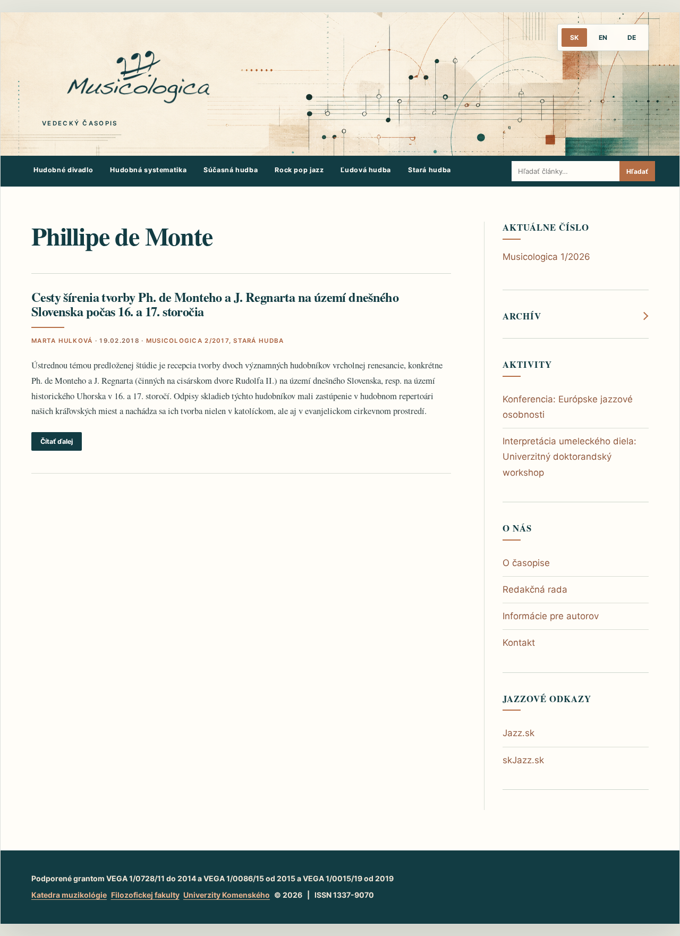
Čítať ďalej (56, 441)
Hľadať (637, 171)
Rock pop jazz (299, 170)
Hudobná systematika (148, 170)
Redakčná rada (535, 589)
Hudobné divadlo (63, 170)
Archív (522, 316)
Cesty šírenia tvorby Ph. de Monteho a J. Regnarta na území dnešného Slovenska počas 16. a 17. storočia (214, 304)
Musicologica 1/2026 (546, 256)
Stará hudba (429, 170)
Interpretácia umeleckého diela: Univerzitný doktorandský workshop (569, 456)
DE (631, 37)
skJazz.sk (523, 760)
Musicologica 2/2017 (187, 340)
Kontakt (519, 642)
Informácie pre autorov (551, 616)
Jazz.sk (518, 733)
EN (603, 37)
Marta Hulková (61, 340)
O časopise (526, 563)
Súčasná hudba (230, 170)
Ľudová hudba (366, 170)
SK (574, 37)
